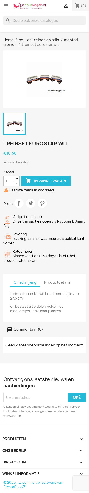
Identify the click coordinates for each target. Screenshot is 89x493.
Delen (19, 203)
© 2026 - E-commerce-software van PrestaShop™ (33, 484)
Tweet (30, 203)
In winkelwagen (46, 180)
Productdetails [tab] (57, 282)
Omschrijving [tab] (25, 282)
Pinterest (42, 203)
